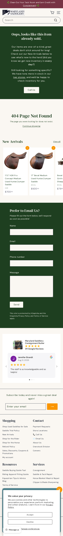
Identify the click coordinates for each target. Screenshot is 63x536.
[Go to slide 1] (29, 379)
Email (12, 241)
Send (16, 304)
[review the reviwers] (51, 357)
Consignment (29, 5)
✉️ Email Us (38, 439)
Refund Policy (8, 446)
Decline (30, 522)
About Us (37, 442)
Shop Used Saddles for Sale (15, 426)
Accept (30, 514)
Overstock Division (41, 446)
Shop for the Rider (10, 439)
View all (57, 141)
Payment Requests (41, 426)
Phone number (17, 257)
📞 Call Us (37, 434)
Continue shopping (31, 126)
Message (14, 272)
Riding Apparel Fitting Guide (15, 474)
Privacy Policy (24, 316)
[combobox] (31, 20)
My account (7, 457)
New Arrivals (8, 434)
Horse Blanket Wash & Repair (46, 478)
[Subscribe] (52, 406)
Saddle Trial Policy (10, 430)
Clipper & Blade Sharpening (46, 482)
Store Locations (40, 430)
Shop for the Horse (11, 442)
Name (13, 225)
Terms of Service (41, 316)
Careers (36, 450)
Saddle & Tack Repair (43, 474)
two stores (19, 77)
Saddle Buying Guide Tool (14, 470)
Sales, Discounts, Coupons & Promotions (15, 452)
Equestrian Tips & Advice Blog (14, 479)
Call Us (31, 89)
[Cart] (52, 12)
